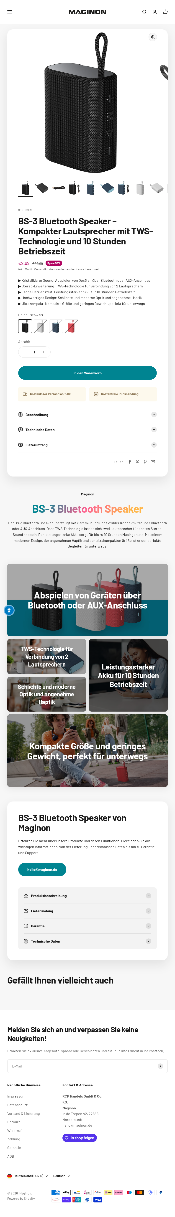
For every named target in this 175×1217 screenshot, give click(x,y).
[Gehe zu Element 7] (124, 189)
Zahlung (13, 1139)
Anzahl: (24, 341)
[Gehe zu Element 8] (140, 189)
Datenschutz (17, 1105)
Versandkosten (44, 269)
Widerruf (14, 1130)
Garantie (14, 1147)
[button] (9, 610)
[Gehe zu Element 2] (42, 189)
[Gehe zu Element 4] (74, 189)
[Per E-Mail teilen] (153, 462)
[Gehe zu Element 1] (25, 189)
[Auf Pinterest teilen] (145, 462)
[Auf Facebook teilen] (130, 462)
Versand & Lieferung (23, 1113)
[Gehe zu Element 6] (107, 189)
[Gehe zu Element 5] (91, 189)
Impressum (16, 1096)
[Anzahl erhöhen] (43, 352)
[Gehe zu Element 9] (156, 189)
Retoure (14, 1122)
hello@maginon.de (42, 869)
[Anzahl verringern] (25, 352)
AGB (10, 1156)
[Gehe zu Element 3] (58, 189)
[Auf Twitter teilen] (137, 462)
